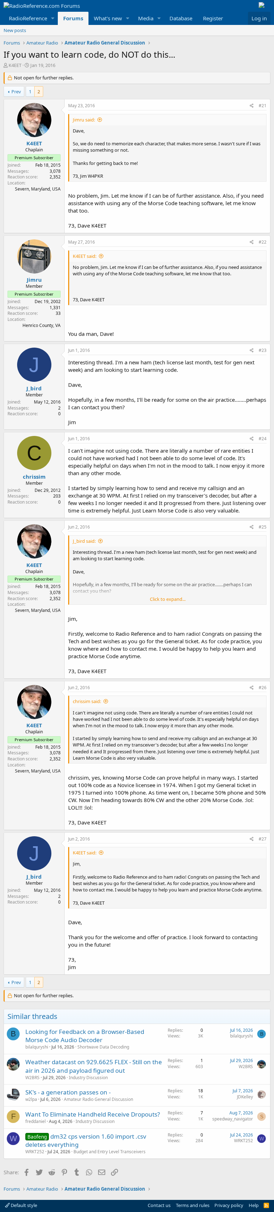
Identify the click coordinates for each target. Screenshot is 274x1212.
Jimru (34, 279)
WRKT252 (34, 1152)
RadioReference (28, 18)
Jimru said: (84, 119)
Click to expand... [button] (168, 599)
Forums (73, 18)
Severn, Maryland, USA (38, 189)
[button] (53, 18)
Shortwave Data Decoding (103, 1047)
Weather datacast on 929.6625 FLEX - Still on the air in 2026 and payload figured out (93, 1066)
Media (145, 18)
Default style (23, 1205)
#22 (263, 242)
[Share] (251, 106)
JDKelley (245, 1097)
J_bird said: (84, 541)
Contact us (159, 1205)
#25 (263, 527)
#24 (263, 439)
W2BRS (32, 1078)
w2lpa (31, 1099)
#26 (263, 688)
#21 (263, 106)
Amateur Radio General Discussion (98, 1099)
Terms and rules (192, 1205)
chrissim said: (87, 701)
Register (213, 18)
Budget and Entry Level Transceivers (109, 1152)
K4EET (15, 65)
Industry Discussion (88, 1078)
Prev (16, 91)
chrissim (34, 476)
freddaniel (35, 1121)
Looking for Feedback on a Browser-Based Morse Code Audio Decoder (84, 1036)
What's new (108, 18)
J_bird (34, 388)
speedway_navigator (232, 1119)
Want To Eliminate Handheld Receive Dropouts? (92, 1114)
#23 (263, 350)
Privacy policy (228, 1205)
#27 (263, 839)
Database (180, 18)
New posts (15, 30)
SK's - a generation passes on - (68, 1092)
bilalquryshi (36, 1047)
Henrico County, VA (41, 325)
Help (254, 1205)
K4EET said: (84, 256)
